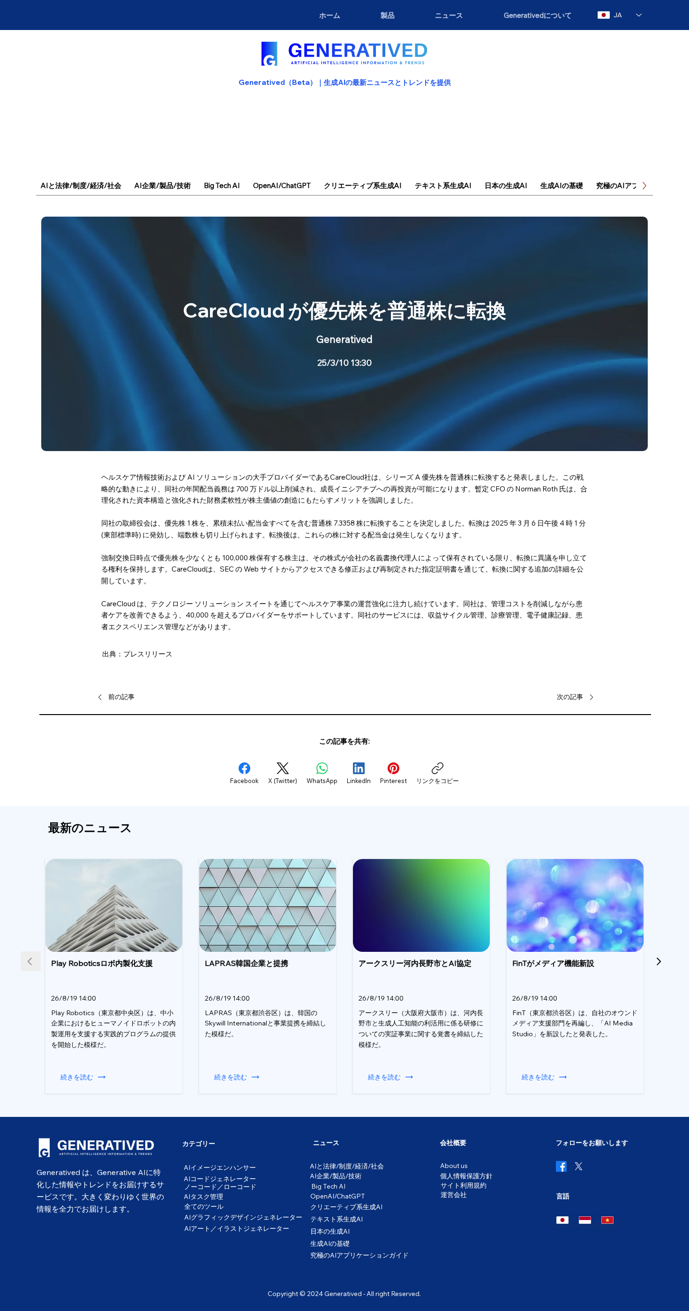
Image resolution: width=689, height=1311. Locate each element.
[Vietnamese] (607, 1220)
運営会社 (454, 1194)
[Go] (658, 961)
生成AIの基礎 (330, 1243)
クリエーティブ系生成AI (346, 1207)
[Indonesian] (585, 1220)
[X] (578, 1166)
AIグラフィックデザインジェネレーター (243, 1217)
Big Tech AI (328, 1186)
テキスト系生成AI (336, 1219)
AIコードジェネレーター (220, 1179)
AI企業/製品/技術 (335, 1176)
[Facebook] (561, 1166)
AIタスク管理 (203, 1196)
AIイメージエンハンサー (220, 1167)
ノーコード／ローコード (220, 1186)
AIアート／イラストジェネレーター (236, 1228)
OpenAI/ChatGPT (337, 1196)
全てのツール (204, 1206)
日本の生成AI (330, 1231)
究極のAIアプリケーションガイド (359, 1255)
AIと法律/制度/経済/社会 (347, 1166)
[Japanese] (563, 1220)
